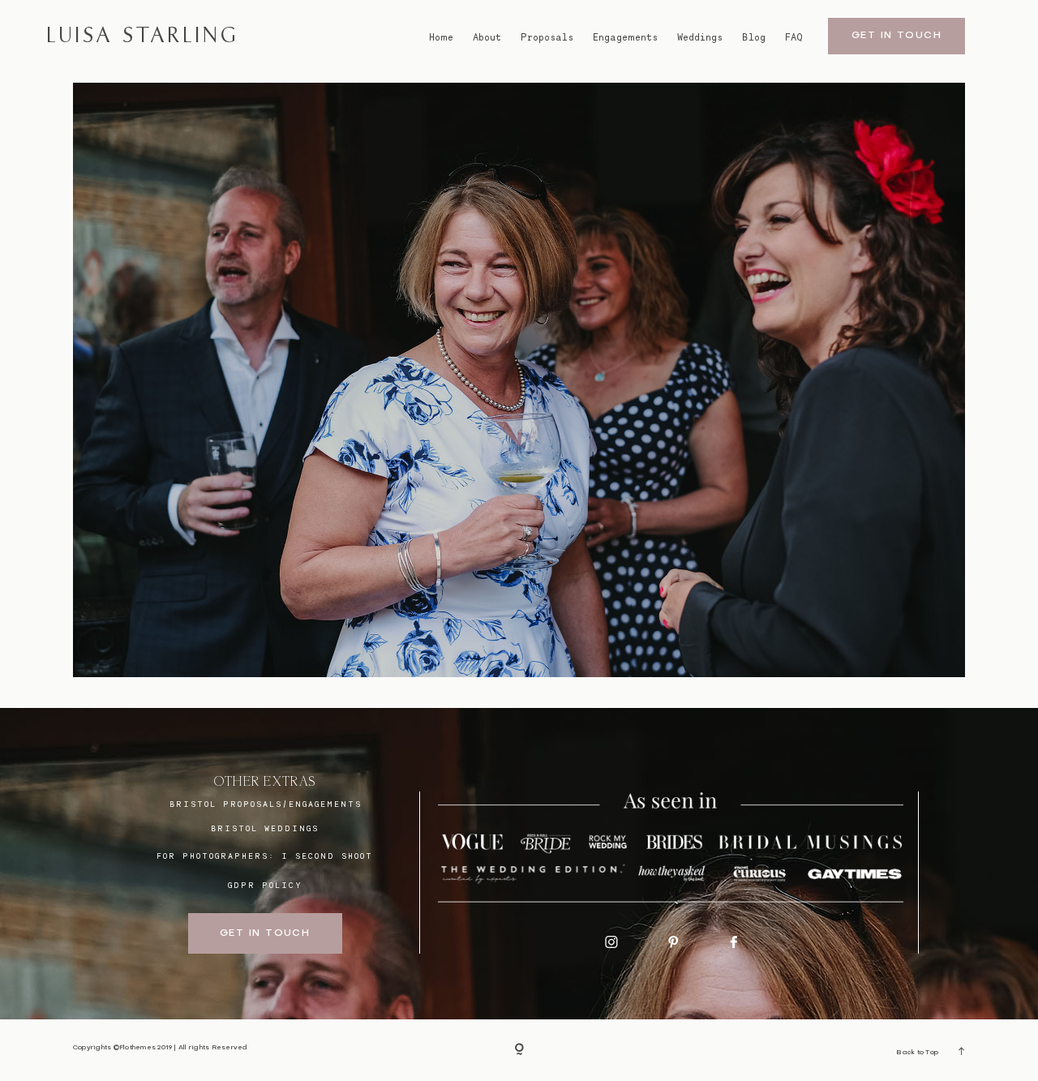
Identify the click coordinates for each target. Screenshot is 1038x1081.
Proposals (547, 37)
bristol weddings (265, 828)
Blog (754, 37)
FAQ (794, 37)
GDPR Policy (265, 885)
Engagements (625, 37)
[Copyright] (519, 1050)
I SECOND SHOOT (327, 855)
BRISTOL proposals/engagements (265, 804)
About (487, 37)
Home (441, 37)
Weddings (700, 37)
